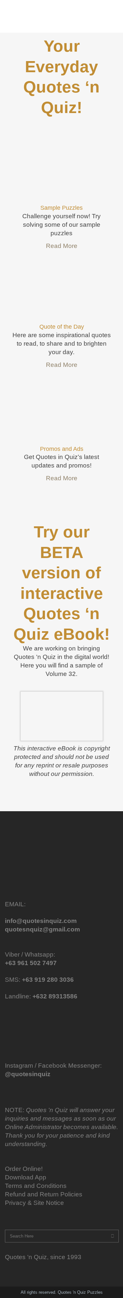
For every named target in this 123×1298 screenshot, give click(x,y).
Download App (25, 1177)
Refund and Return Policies (43, 1194)
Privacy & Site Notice (34, 1202)
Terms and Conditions (36, 1185)
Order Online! (24, 1168)
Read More (61, 245)
